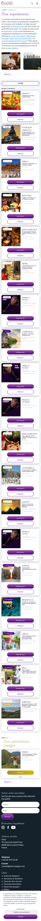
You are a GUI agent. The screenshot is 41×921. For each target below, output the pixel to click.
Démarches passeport (12, 887)
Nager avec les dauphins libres (20, 38)
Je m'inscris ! (21, 114)
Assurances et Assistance (13, 879)
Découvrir (20, 119)
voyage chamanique (18, 36)
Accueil (4, 10)
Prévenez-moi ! (20, 148)
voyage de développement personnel (14, 41)
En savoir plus (20, 909)
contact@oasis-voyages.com (13, 866)
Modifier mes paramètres (21, 912)
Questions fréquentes (11, 876)
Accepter (20, 917)
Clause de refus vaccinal (13, 881)
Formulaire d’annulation (12, 884)
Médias (6, 889)
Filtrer (20, 83)
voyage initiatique (11, 48)
